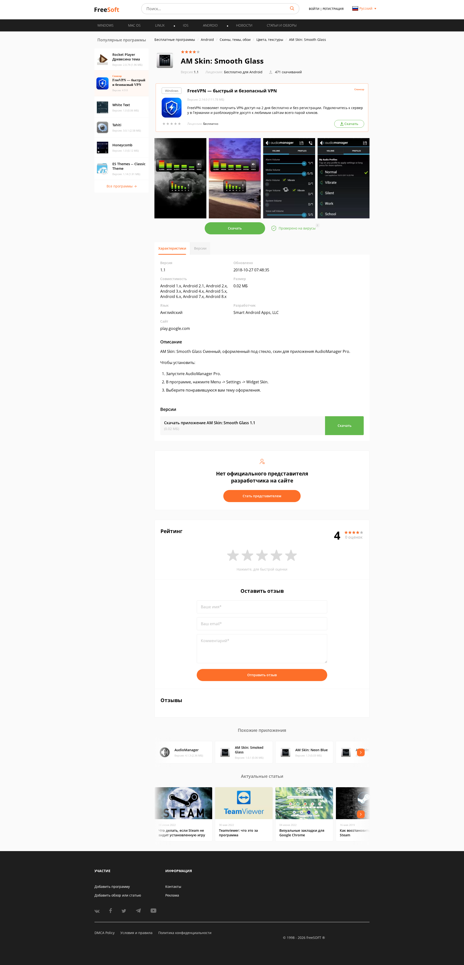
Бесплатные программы (174, 39)
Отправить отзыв (262, 675)
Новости (244, 25)
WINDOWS (105, 25)
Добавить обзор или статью (117, 895)
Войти (314, 9)
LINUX (160, 25)
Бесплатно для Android (243, 72)
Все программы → (122, 186)
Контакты (173, 886)
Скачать (235, 228)
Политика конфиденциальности (184, 932)
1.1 (190, 72)
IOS (185, 25)
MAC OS (134, 25)
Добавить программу (112, 886)
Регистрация (333, 9)
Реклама (172, 895)
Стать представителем (262, 496)
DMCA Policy (104, 932)
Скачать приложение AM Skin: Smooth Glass (209, 422)
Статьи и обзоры (282, 25)
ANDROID (210, 25)
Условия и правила (136, 932)
